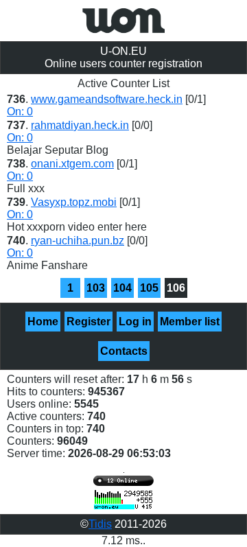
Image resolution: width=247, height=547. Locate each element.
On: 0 (20, 111)
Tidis (100, 524)
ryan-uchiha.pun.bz (77, 240)
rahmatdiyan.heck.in (80, 125)
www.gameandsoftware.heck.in (107, 99)
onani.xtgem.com (72, 164)
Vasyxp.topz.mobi (74, 202)
